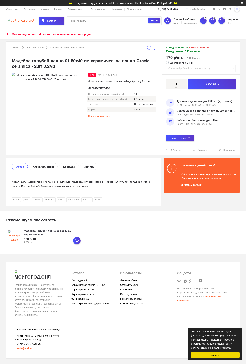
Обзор (20, 167)
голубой (37, 199)
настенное (73, 199)
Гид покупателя (99, 9)
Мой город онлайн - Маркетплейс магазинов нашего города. (51, 34)
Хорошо (215, 355)
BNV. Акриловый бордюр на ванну (90, 303)
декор (26, 199)
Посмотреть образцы (131, 298)
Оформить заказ (129, 284)
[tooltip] (149, 48)
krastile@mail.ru (197, 9)
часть (61, 199)
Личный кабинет (129, 280)
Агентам (44, 9)
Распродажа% (79, 280)
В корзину (212, 84)
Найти (154, 20)
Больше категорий (35, 47)
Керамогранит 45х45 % (84, 294)
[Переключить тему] (237, 9)
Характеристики (43, 167)
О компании (12, 9)
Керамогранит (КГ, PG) (83, 289)
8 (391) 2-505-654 (168, 9)
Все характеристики (99, 116)
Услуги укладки (134, 9)
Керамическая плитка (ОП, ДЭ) (88, 284)
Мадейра (49, 199)
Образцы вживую (76, 9)
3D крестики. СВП (81, 298)
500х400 (87, 199)
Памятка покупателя (131, 303)
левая (98, 199)
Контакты (117, 9)
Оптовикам (29, 9)
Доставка (69, 167)
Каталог (58, 9)
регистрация (190, 23)
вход (176, 23)
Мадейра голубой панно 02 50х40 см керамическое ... (47, 232)
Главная (16, 47)
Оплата (89, 167)
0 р (229, 23)
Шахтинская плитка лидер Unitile (67, 47)
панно (16, 199)
